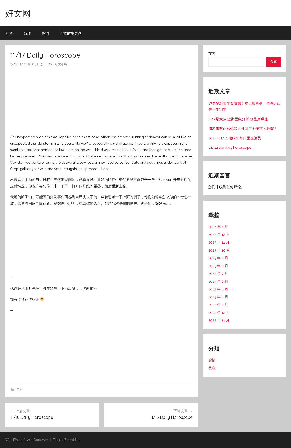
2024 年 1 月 (218, 227)
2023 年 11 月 (218, 242)
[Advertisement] (101, 100)
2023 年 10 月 (219, 250)
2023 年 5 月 (218, 289)
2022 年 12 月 (219, 312)
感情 (45, 33)
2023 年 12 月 (219, 234)
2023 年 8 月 (218, 266)
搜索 (212, 53)
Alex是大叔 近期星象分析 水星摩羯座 (238, 119)
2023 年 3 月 (218, 305)
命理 (27, 33)
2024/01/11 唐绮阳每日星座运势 (234, 138)
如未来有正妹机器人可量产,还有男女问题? (242, 128)
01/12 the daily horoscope (229, 147)
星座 (19, 389)
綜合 (9, 33)
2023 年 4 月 (218, 297)
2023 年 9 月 (218, 258)
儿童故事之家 (71, 33)
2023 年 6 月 (218, 281)
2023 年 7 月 (218, 273)
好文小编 (61, 64)
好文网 (18, 13)
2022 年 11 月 (218, 320)
